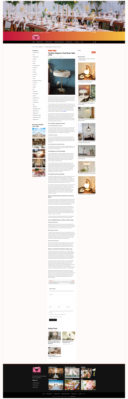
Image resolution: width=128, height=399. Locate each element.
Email (59, 306)
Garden (34, 87)
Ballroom (34, 59)
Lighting (34, 95)
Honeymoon (35, 91)
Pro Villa (50, 345)
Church (34, 69)
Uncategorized (35, 102)
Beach (34, 63)
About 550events (35, 32)
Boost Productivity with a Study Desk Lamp (87, 194)
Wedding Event (36, 110)
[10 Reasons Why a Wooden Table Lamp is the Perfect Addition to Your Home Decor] (87, 71)
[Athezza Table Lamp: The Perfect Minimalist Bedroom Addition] (87, 150)
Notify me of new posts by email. (56, 316)
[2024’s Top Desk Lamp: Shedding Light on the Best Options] (87, 93)
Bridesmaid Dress (36, 65)
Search (79, 50)
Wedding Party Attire (37, 117)
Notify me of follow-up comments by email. (57, 314)
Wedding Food (35, 113)
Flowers (34, 84)
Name (50, 306)
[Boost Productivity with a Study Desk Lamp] (87, 184)
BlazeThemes (73, 396)
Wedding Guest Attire (37, 115)
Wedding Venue (36, 119)
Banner (34, 61)
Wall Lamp (35, 106)
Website (68, 306)
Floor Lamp (35, 82)
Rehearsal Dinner (36, 97)
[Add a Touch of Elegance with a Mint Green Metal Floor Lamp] (87, 112)
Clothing (83, 367)
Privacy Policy (47, 32)
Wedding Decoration (36, 108)
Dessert (34, 76)
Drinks (34, 78)
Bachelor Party (35, 56)
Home (44, 393)
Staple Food (35, 100)
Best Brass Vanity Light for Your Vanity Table (87, 173)
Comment (51, 294)
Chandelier (35, 67)
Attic (34, 54)
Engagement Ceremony (37, 80)
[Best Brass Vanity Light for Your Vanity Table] (87, 166)
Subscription (41, 32)
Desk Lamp (35, 74)
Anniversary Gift (36, 52)
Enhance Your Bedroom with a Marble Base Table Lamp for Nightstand (54, 342)
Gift (33, 89)
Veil (33, 104)
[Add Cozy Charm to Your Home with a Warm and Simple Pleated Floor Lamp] (87, 131)
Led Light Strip (35, 93)
